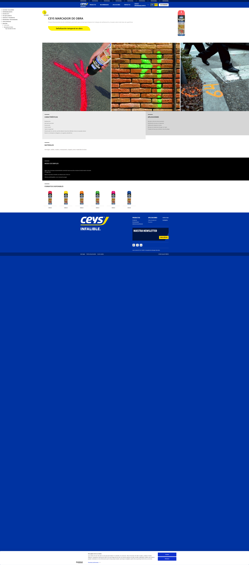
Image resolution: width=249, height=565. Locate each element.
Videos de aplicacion (152, 220)
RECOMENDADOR (104, 5)
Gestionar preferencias (93, 562)
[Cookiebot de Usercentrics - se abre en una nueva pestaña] (79, 562)
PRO (152, 4)
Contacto (165, 220)
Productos (93, 5)
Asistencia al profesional (137, 224)
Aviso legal (82, 254)
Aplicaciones (116, 5)
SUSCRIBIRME (164, 5)
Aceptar (167, 554)
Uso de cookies (100, 254)
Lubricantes (6, 25)
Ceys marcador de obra (10, 28)
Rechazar (167, 558)
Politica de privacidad (91, 254)
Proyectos (127, 5)
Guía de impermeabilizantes (140, 4)
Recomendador (135, 222)
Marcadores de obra (8, 27)
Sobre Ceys (166, 217)
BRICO (156, 4)
